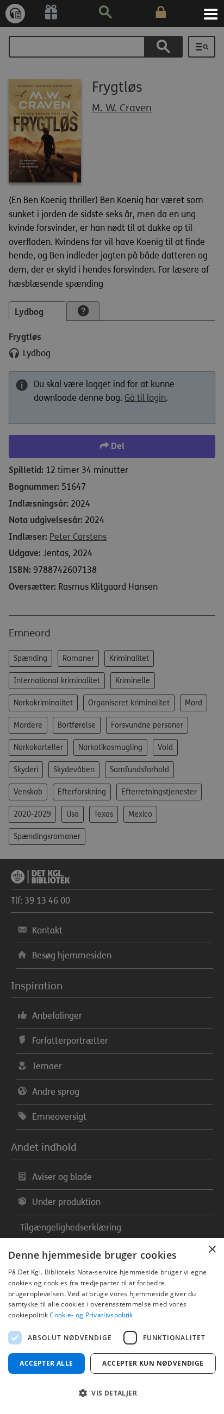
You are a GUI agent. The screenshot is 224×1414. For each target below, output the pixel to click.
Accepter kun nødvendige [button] (152, 1363)
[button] (112, 1393)
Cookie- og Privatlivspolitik (91, 1315)
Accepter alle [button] (46, 1363)
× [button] (212, 1250)
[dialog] (112, 1326)
